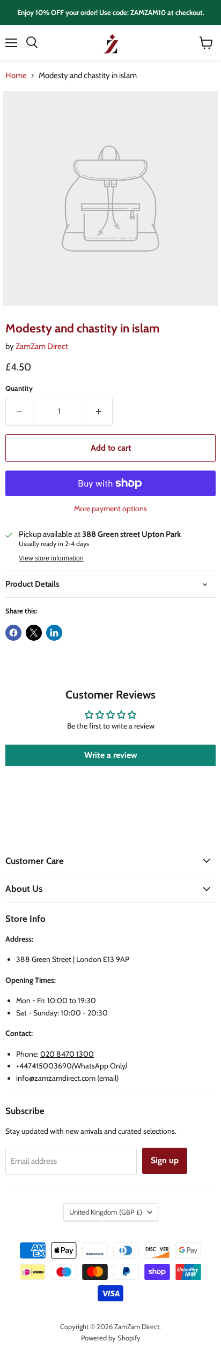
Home (16, 75)
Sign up (165, 1160)
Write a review (110, 755)
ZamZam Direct (42, 346)
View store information (51, 558)
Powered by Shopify (111, 1337)
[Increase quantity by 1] (99, 412)
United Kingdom (105, 1212)
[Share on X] (34, 633)
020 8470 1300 (67, 1054)
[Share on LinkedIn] (54, 633)
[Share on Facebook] (13, 633)
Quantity (19, 388)
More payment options (110, 508)
